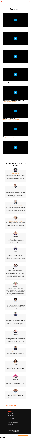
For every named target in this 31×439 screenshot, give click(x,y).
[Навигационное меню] (29, 1)
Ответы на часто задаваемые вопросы (13, 422)
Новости (9, 421)
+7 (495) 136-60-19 (1, 1)
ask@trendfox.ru (10, 425)
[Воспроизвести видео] (15, 20)
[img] (12, 413)
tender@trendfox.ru (16, 431)
